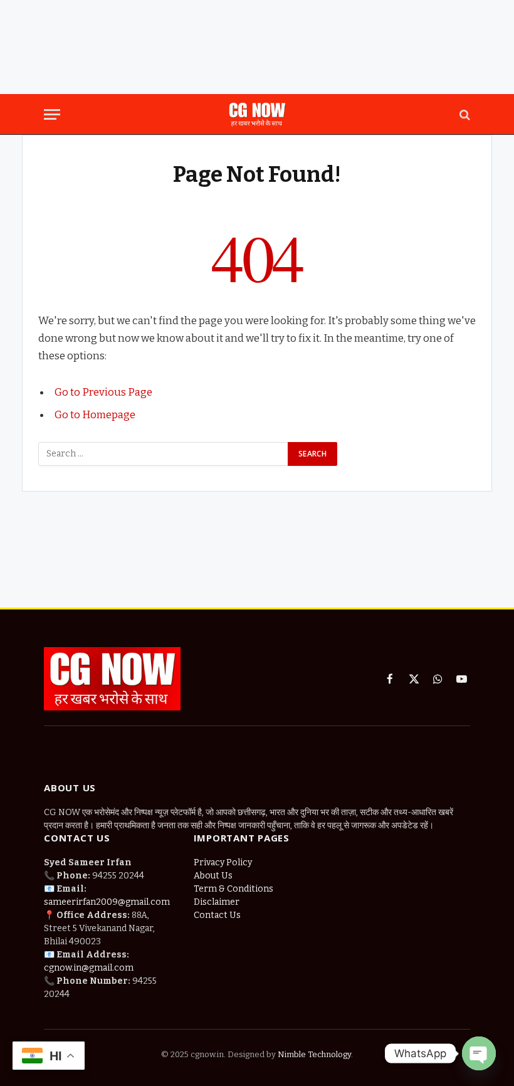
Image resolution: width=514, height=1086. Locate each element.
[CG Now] (257, 114)
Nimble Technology (313, 1054)
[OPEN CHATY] (479, 1053)
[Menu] (52, 114)
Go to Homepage (95, 414)
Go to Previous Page (103, 392)
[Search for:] (163, 454)
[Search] (463, 114)
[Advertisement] (257, 47)
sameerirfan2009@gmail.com (107, 902)
